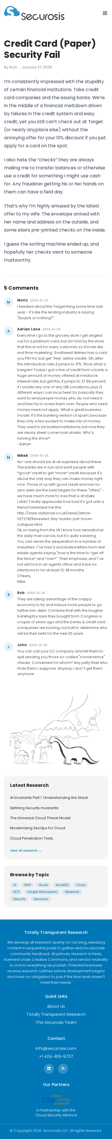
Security (19, 899)
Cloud (80, 885)
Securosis (41, 899)
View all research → (26, 850)
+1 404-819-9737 (56, 1056)
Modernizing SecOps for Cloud (37, 828)
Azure (43, 885)
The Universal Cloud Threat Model (40, 818)
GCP (16, 892)
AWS (27, 885)
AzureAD (62, 885)
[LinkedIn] (49, 1069)
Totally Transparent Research (56, 1014)
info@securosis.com (56, 1048)
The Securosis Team (56, 1022)
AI (14, 885)
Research (72, 892)
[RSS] (63, 1069)
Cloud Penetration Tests (31, 838)
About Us (56, 1006)
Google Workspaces (42, 892)
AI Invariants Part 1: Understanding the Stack (49, 797)
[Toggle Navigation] (105, 13)
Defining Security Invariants (34, 808)
